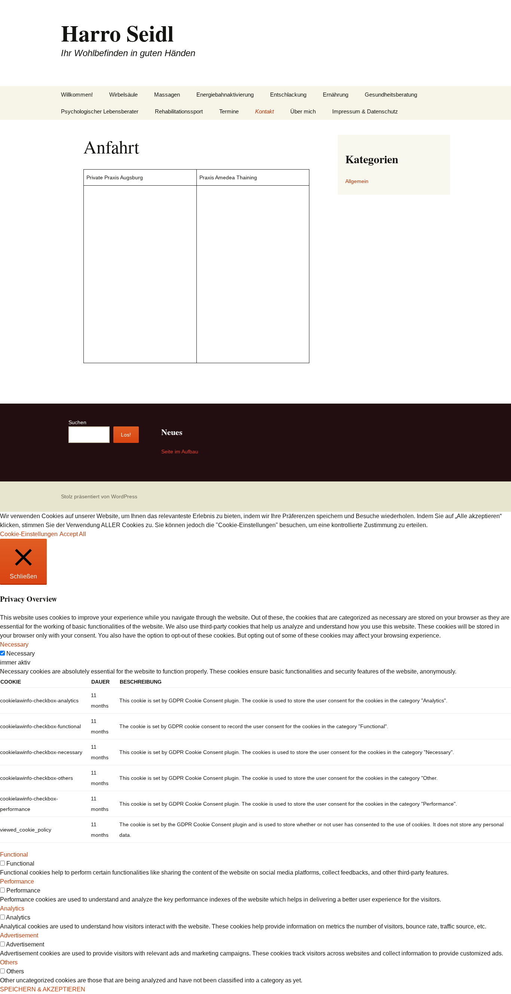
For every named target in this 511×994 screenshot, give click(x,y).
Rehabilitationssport (179, 111)
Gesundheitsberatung (391, 94)
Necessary (20, 653)
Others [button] (9, 962)
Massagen (167, 94)
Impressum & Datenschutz (365, 111)
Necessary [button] (14, 644)
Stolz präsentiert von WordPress (99, 496)
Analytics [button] (12, 908)
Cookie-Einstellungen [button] (29, 534)
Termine (229, 111)
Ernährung (335, 94)
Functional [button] (14, 854)
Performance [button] (17, 881)
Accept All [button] (72, 534)
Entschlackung (288, 94)
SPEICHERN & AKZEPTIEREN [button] (42, 989)
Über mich (303, 111)
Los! (126, 435)
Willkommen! (77, 94)
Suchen (77, 422)
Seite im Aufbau (179, 452)
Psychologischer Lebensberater (99, 111)
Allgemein (356, 181)
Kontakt (264, 111)
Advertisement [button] (19, 935)
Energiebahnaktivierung (225, 94)
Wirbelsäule (123, 94)
